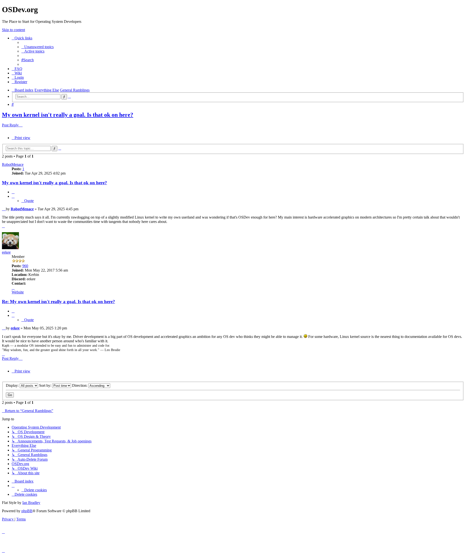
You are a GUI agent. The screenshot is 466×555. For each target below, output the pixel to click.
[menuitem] (37, 47)
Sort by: (45, 385)
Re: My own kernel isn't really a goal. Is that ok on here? (58, 301)
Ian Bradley (31, 503)
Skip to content (13, 30)
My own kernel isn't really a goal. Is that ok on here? (67, 115)
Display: (13, 385)
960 (25, 266)
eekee (6, 252)
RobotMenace (13, 164)
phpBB (27, 511)
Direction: (80, 385)
